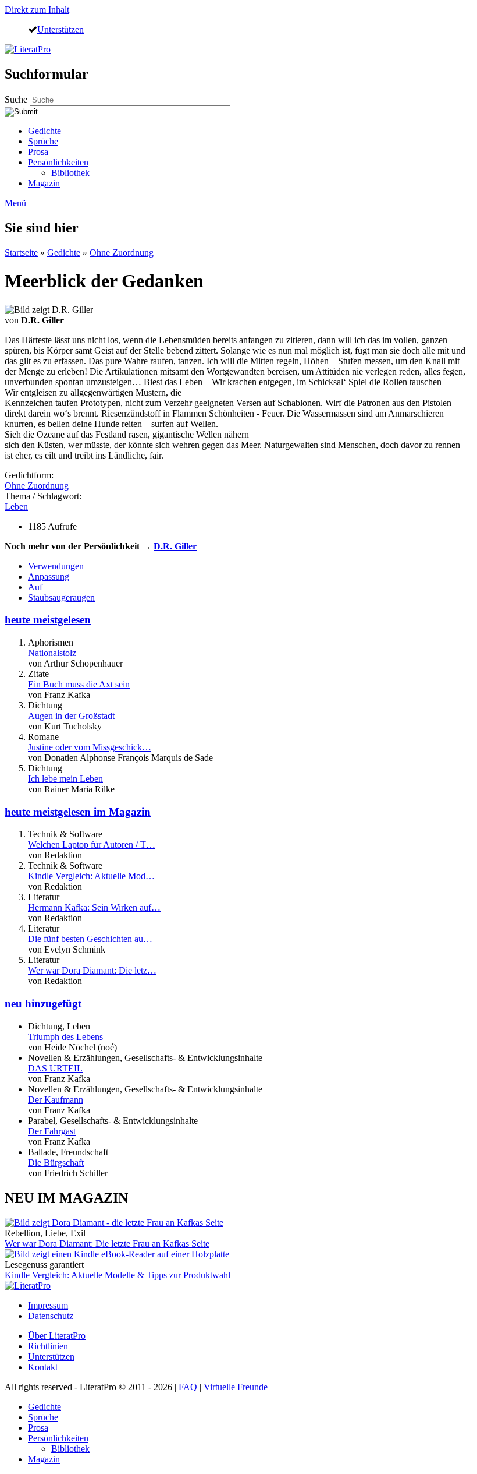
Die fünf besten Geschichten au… (90, 939)
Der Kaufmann (55, 1100)
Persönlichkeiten (58, 162)
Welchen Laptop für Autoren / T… (91, 844)
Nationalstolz (52, 653)
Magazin (44, 183)
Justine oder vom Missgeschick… (89, 747)
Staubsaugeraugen (61, 597)
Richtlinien (48, 1346)
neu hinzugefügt (43, 1003)
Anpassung (48, 576)
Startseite (21, 253)
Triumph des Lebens (65, 1037)
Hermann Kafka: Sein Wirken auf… (94, 907)
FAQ (188, 1387)
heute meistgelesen (48, 619)
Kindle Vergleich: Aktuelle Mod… (91, 876)
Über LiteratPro (57, 1336)
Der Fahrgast (52, 1131)
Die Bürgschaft (56, 1163)
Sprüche (43, 141)
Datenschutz (50, 1316)
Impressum (48, 1305)
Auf (35, 587)
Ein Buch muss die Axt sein (79, 684)
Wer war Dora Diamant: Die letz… (92, 970)
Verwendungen (56, 566)
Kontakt (43, 1367)
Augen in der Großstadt (71, 716)
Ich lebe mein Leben (65, 779)
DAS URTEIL (55, 1068)
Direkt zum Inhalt (37, 10)
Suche (17, 99)
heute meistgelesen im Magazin (78, 812)
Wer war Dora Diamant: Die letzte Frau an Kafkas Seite (107, 1244)
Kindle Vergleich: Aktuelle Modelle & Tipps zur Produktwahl (117, 1275)
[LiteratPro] (28, 49)
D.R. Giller (175, 546)
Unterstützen (60, 29)
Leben (16, 507)
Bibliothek (70, 173)
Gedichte (44, 131)
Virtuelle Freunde (236, 1387)
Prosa (38, 152)
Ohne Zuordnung (122, 253)
